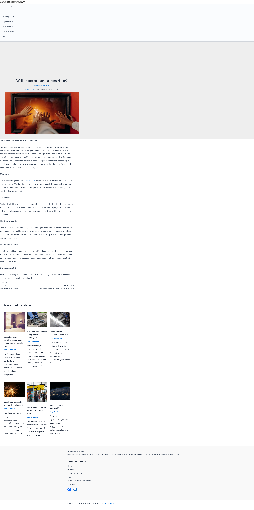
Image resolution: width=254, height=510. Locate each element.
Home (69, 466)
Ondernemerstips (8, 7)
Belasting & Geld (8, 17)
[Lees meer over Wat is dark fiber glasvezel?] (60, 391)
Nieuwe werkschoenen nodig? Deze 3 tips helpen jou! (37, 335)
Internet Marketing (8, 12)
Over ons (70, 470)
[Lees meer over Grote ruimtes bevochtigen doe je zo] (60, 319)
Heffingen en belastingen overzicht (79, 481)
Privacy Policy (72, 484)
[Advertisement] (42, 61)
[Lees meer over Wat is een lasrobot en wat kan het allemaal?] (14, 389)
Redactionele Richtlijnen (76, 473)
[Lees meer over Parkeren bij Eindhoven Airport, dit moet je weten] (37, 392)
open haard (30, 180)
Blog (4, 36)
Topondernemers (8, 22)
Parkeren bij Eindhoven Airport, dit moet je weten (37, 410)
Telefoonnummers (8, 31)
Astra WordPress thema (111, 503)
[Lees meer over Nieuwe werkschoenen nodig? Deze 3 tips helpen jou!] (37, 319)
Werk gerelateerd (8, 26)
